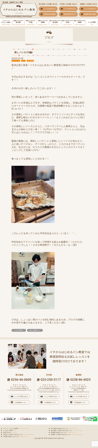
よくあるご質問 (9, 430)
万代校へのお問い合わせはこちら (18, 434)
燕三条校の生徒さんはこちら (64, 428)
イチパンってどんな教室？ (16, 428)
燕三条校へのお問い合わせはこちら (67, 430)
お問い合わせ (10, 432)
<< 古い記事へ (18, 330)
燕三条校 (30, 60)
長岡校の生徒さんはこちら (64, 432)
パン (23, 60)
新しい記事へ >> (35, 330)
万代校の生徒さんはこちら (15, 436)
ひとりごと (15, 60)
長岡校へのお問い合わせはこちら (67, 434)
